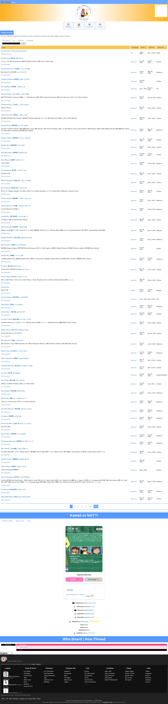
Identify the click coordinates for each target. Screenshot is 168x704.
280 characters (5, 110)
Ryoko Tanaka (5, 276)
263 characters (5, 176)
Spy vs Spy (128, 677)
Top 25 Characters (90, 682)
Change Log (23, 698)
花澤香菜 (15, 152)
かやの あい (18, 416)
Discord (147, 675)
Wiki (10, 698)
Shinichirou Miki (6, 423)
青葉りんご (13, 398)
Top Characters (48, 673)
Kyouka (82, 594)
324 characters (5, 75)
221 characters (5, 347)
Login (33, 664)
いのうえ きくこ (23, 351)
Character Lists (48, 680)
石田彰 (12, 304)
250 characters (5, 212)
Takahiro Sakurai (6, 138)
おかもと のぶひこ (26, 409)
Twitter (147, 671)
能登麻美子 (14, 145)
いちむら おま (23, 188)
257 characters (5, 201)
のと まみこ (21, 145)
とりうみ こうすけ (25, 319)
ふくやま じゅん (21, 170)
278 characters (5, 121)
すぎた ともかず (24, 79)
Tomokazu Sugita (7, 79)
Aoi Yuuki (4, 373)
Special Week (12, 693)
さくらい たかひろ (24, 138)
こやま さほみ (25, 94)
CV (14, 40)
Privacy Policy (32, 698)
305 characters (5, 82)
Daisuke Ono (5, 312)
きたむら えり (22, 489)
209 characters (5, 412)
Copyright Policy (107, 702)
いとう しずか (19, 255)
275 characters (5, 133)
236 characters (5, 272)
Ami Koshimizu (6, 297)
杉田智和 (16, 79)
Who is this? (24, 647)
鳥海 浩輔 (16, 319)
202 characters (5, 429)
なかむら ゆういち (24, 206)
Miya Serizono (5, 245)
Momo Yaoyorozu (13, 676)
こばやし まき (23, 115)
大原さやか (14, 330)
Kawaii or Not (20, 521)
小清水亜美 (15, 297)
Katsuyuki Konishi (7, 68)
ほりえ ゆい (17, 266)
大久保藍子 (14, 448)
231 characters (5, 293)
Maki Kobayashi (6, 115)
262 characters (5, 183)
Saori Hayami (5, 391)
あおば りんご (21, 398)
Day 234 (6, 687)
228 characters (5, 300)
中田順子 (13, 466)
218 (90, 506)
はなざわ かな (23, 152)
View (20, 650)
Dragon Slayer (129, 671)
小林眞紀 (15, 115)
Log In (13, 2)
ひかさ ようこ (20, 160)
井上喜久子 (14, 351)
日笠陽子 (12, 160)
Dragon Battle (92, 603)
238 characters (5, 262)
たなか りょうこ (22, 276)
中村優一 (15, 206)
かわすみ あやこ (24, 358)
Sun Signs (67, 677)
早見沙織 (13, 391)
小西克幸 (17, 68)
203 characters (5, 419)
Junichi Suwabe (6, 198)
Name (4, 47)
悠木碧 (10, 373)
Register (38, 664)
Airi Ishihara (5, 216)
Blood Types (68, 680)
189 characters (5, 492)
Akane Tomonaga (7, 477)
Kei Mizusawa (5, 58)
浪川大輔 (17, 237)
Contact (147, 682)
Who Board (72, 639)
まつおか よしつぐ (28, 441)
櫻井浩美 (14, 125)
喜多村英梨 (13, 489)
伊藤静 (12, 255)
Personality (67, 673)
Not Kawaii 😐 (93, 579)
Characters (89, 27)
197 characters (5, 437)
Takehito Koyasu (6, 104)
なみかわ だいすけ (26, 237)
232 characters (5, 283)
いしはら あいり (23, 216)
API (7, 698)
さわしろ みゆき (26, 180)
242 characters (5, 251)
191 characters (5, 462)
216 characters (5, 394)
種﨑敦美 (15, 459)
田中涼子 (14, 276)
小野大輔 (13, 312)
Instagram (148, 673)
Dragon (93, 606)
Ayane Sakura (5, 434)
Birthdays (68, 27)
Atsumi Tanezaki (6, 459)
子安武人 (15, 104)
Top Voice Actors (89, 673)
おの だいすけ (21, 312)
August (5, 671)
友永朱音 (16, 477)
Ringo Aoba (5, 398)
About (3, 698)
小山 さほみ (16, 94)
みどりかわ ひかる (24, 497)
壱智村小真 (14, 188)
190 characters (5, 485)
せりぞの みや (21, 245)
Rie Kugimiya (5, 86)
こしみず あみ (23, 297)
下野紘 (13, 340)
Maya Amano (12, 684)
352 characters (5, 64)
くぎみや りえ (21, 86)
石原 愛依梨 (13, 216)
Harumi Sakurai (6, 125)
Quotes (70, 590)
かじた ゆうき (20, 380)
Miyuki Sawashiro (7, 180)
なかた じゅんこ (22, 466)
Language (30, 40)
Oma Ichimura (5, 188)
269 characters (5, 148)
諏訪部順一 (15, 198)
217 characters (5, 386)
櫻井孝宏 (15, 138)
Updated (151, 47)
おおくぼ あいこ (23, 448)
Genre (86, 677)
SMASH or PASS (7, 521)
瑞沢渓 (13, 58)
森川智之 (18, 365)
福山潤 (14, 170)
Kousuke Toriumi (6, 319)
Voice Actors (6, 40)
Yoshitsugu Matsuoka (8, 441)
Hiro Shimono (5, 340)
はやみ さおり (21, 391)
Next (95, 506)
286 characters (5, 100)
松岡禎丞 (19, 441)
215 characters (5, 404)
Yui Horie (4, 266)
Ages (65, 675)
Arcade (100, 27)
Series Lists (27, 680)
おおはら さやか (23, 330)
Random (21, 40)
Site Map (15, 698)
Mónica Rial (5, 287)
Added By (160, 47)
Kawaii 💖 (74, 579)
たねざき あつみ (24, 459)
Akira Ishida (5, 304)
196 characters (5, 444)
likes (88, 596)
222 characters (5, 325)
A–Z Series (27, 671)
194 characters (5, 455)
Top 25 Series (88, 680)
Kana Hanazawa (6, 152)
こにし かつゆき (25, 68)
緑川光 (16, 497)
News (25, 682)
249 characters (5, 233)
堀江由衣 (10, 266)
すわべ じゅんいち (25, 198)
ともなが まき (23, 227)
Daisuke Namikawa (7, 237)
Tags (25, 677)
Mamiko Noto (5, 145)
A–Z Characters (49, 671)
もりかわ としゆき (27, 365)
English (133, 290)
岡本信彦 (17, 409)
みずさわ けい (20, 58)
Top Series (27, 673)
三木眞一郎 (16, 423)
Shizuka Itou (5, 255)
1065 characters (6, 54)
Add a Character (110, 673)
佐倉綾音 (13, 434)
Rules (39, 698)
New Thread (95, 639)
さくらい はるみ (23, 125)
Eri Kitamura (5, 489)
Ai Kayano (4, 416)
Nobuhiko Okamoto (7, 409)
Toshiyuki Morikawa (7, 365)
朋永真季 (15, 227)
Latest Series (28, 675)
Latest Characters (49, 675)
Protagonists (88, 675)
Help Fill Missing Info (111, 680)
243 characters (5, 240)
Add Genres (108, 677)
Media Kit (148, 677)
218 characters (5, 361)
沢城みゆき (17, 180)
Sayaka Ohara (5, 330)
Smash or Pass (129, 673)
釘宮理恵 (13, 86)
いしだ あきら (19, 304)
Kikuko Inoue (5, 351)
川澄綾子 (16, 358)
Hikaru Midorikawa (7, 497)
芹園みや (14, 245)
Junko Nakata (5, 466)
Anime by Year (28, 686)
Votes (29, 521)
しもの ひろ (19, 340)
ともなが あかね (25, 477)
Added (143, 47)
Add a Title (108, 671)
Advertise (148, 680)
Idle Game (128, 680)
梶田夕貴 (12, 380)
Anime (79, 27)
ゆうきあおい (17, 373)
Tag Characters (109, 675)
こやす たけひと (24, 104)
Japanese (134, 62)
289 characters (5, 90)
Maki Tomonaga (6, 227)
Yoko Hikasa (5, 160)
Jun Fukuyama (6, 170)
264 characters (5, 166)
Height (66, 682)
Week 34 (6, 679)
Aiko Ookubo (5, 448)
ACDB (7, 2)
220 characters (5, 354)
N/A (132, 53)
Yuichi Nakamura (6, 206)
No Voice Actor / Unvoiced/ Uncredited (13, 51)
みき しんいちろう (26, 423)
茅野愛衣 (11, 416)
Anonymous (23, 645)
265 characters (5, 156)
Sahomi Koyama (6, 94)
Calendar (26, 684)
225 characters (5, 315)
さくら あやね (21, 434)
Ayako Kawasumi (6, 358)
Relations (67, 671)
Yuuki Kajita (5, 380)
